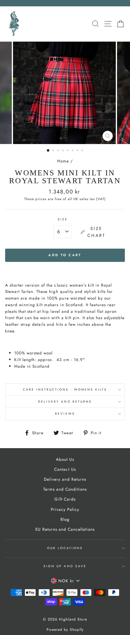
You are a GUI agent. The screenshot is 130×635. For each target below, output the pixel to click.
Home (63, 161)
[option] (65, 93)
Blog (65, 519)
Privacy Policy (65, 509)
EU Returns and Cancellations (65, 529)
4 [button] (63, 150)
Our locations (65, 548)
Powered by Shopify (65, 629)
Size (65, 219)
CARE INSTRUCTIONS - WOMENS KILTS (65, 389)
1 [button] (48, 150)
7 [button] (78, 150)
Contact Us (65, 469)
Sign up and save (65, 566)
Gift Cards (65, 499)
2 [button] (53, 150)
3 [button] (58, 150)
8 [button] (82, 150)
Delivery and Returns (65, 401)
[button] (94, 232)
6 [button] (73, 150)
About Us (65, 459)
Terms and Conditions (65, 489)
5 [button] (68, 150)
